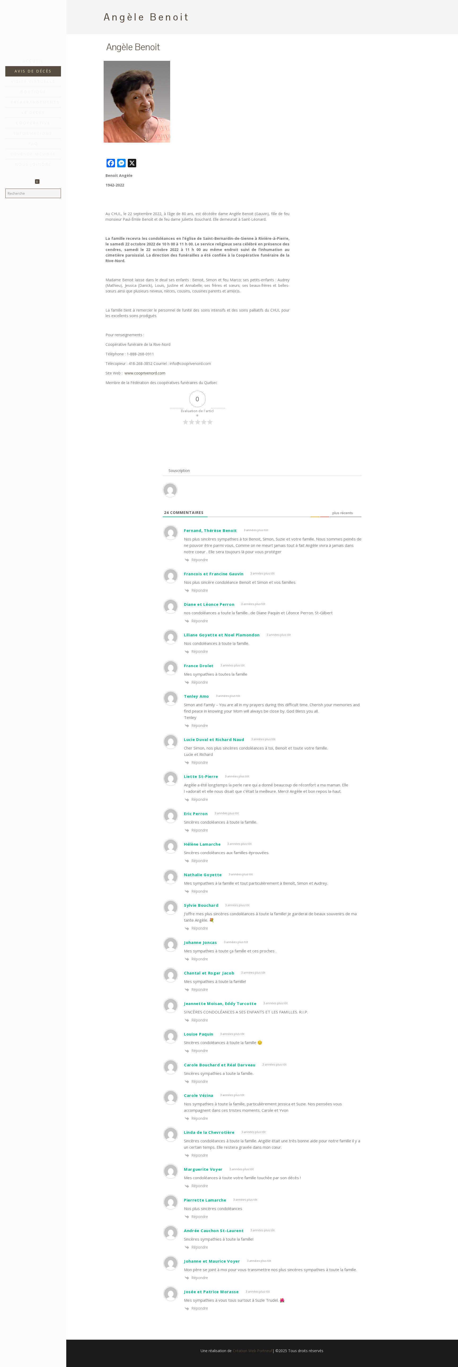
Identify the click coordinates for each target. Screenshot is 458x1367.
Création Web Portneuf (252, 1350)
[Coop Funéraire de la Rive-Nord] (33, 28)
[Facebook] (33, 1359)
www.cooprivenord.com (145, 373)
